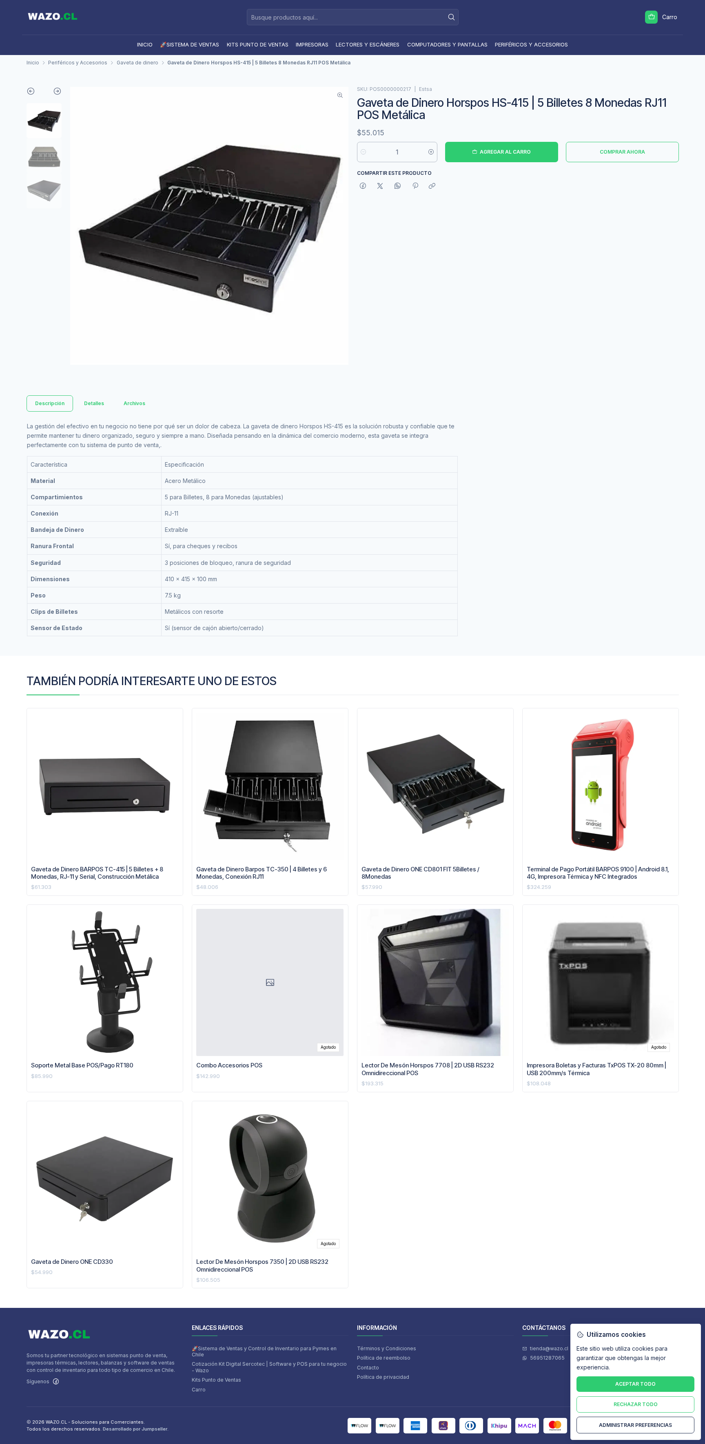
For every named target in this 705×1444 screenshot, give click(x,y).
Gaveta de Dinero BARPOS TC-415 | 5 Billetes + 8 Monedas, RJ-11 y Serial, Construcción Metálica (97, 873)
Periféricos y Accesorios (77, 62)
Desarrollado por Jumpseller (135, 1429)
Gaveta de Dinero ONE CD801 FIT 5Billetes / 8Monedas (420, 873)
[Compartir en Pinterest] (415, 186)
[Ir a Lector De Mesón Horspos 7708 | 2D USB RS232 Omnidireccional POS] (435, 982)
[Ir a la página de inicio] (53, 17)
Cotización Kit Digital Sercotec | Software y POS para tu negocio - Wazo (269, 1367)
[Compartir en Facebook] (363, 186)
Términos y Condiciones (386, 1348)
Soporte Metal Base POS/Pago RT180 (82, 1065)
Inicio (33, 62)
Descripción (49, 403)
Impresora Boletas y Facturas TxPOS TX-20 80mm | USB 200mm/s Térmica (596, 1069)
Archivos (134, 403)
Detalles (94, 403)
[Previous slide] (35, 93)
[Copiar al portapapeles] (432, 186)
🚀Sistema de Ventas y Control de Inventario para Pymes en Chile (264, 1351)
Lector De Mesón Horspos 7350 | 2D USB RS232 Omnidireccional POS (262, 1265)
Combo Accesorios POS (229, 1065)
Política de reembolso (383, 1358)
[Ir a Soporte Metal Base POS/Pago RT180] (104, 982)
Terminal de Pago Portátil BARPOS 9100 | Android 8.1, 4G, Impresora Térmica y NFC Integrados (598, 873)
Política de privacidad (383, 1377)
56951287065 (547, 1358)
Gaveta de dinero (137, 62)
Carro (199, 1390)
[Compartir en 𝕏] (380, 186)
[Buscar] (452, 17)
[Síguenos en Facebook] (56, 1381)
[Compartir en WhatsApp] (398, 186)
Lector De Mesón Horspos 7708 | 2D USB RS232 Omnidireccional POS (427, 1069)
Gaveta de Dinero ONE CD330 (72, 1261)
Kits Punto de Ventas (216, 1380)
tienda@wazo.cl (549, 1348)
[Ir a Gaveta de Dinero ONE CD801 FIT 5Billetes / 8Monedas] (435, 786)
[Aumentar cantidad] (431, 152)
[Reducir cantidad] (363, 152)
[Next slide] (53, 93)
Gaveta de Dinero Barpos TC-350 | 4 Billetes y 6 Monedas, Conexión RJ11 (261, 873)
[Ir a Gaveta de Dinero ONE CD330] (104, 1178)
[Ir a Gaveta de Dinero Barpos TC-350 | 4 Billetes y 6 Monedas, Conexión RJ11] (270, 786)
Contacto (368, 1368)
